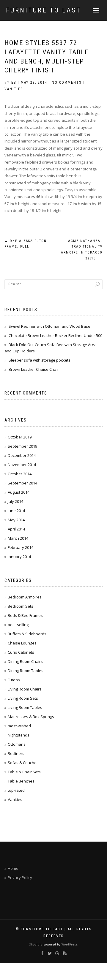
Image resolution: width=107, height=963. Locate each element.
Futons (14, 679)
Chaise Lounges (22, 643)
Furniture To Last (43, 10)
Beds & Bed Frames (25, 615)
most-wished (19, 725)
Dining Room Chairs (25, 661)
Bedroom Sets (20, 606)
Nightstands (18, 735)
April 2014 (16, 529)
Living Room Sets (23, 698)
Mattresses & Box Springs (31, 716)
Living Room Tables (25, 707)
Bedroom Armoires (25, 597)
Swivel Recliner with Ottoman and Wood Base (49, 326)
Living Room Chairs (25, 689)
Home (13, 868)
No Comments (66, 82)
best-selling (18, 624)
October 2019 (20, 437)
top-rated (16, 790)
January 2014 (19, 556)
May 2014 (16, 519)
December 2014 (22, 455)
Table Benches (21, 781)
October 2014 (20, 473)
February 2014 (20, 547)
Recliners (16, 753)
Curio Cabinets (21, 652)
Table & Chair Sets (24, 771)
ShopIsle (36, 944)
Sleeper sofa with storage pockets (39, 360)
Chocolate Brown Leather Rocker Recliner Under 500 (55, 335)
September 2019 (22, 446)
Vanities (13, 89)
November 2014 (22, 464)
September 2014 (22, 483)
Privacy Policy (20, 877)
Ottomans (17, 744)
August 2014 (18, 492)
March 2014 (18, 538)
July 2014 (15, 501)
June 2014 (16, 510)
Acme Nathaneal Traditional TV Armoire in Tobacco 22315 (82, 249)
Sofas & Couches (23, 762)
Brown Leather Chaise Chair (34, 369)
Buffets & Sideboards (27, 633)
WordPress (69, 944)
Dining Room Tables (25, 670)
